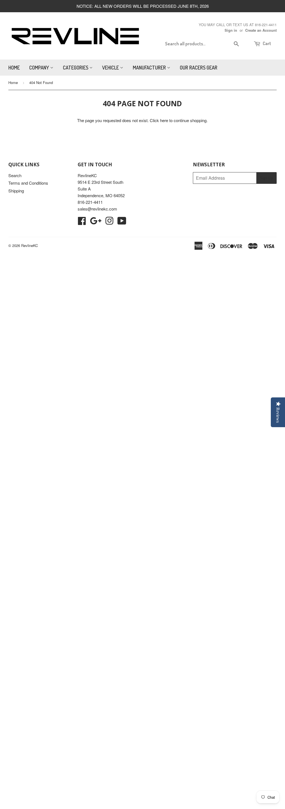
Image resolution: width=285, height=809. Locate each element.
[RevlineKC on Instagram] (109, 222)
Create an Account (261, 30)
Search (14, 175)
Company (39, 68)
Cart (266, 43)
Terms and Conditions (28, 183)
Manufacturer (150, 68)
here (164, 120)
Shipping (16, 191)
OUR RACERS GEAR (198, 68)
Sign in (231, 30)
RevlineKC (29, 245)
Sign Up (266, 177)
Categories (76, 68)
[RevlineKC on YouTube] (121, 222)
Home (14, 68)
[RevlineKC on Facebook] (82, 222)
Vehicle (111, 68)
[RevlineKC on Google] (95, 222)
